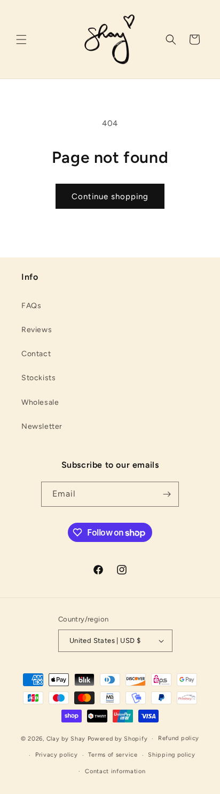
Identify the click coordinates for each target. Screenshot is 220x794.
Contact (36, 353)
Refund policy (178, 738)
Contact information (115, 771)
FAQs (31, 305)
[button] (21, 39)
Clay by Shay (67, 738)
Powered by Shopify (118, 738)
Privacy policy (56, 754)
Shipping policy (171, 754)
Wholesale (40, 402)
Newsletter (41, 426)
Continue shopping (110, 196)
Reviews (36, 329)
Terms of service (112, 754)
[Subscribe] (166, 494)
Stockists (38, 377)
